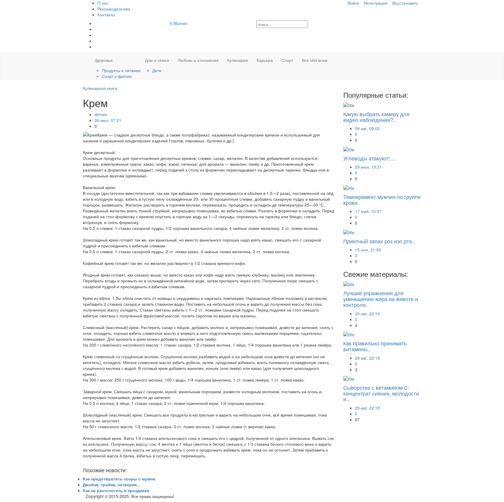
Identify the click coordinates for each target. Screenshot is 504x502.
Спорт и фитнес (117, 76)
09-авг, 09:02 (367, 128)
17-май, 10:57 (368, 211)
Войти (353, 3)
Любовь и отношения (198, 60)
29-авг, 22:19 (367, 313)
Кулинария (237, 60)
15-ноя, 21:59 (368, 250)
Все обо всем (315, 60)
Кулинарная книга (100, 88)
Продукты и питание (121, 70)
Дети (156, 70)
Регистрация (376, 3)
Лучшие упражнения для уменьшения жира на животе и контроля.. (380, 298)
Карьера (265, 60)
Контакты (106, 15)
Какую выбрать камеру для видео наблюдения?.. (376, 116)
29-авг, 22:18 (367, 358)
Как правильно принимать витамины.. (375, 346)
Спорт (287, 60)
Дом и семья (157, 60)
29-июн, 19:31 (368, 167)
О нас (102, 3)
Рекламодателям (113, 9)
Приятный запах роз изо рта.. (379, 241)
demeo (100, 114)
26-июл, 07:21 (107, 120)
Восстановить (405, 3)
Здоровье (103, 60)
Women (179, 23)
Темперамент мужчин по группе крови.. (382, 199)
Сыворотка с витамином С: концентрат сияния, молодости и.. (381, 393)
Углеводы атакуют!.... (369, 158)
